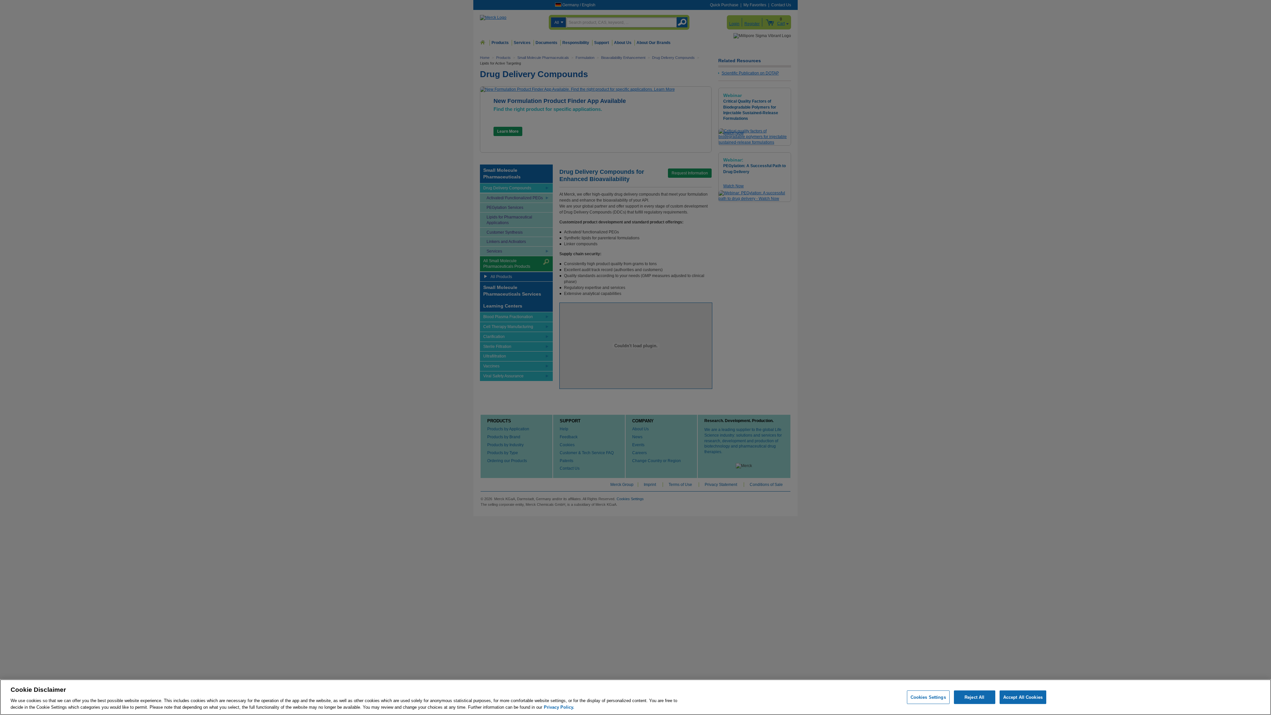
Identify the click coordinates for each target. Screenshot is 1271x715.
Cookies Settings (928, 697)
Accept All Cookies (1023, 697)
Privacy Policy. (559, 706)
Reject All (974, 697)
